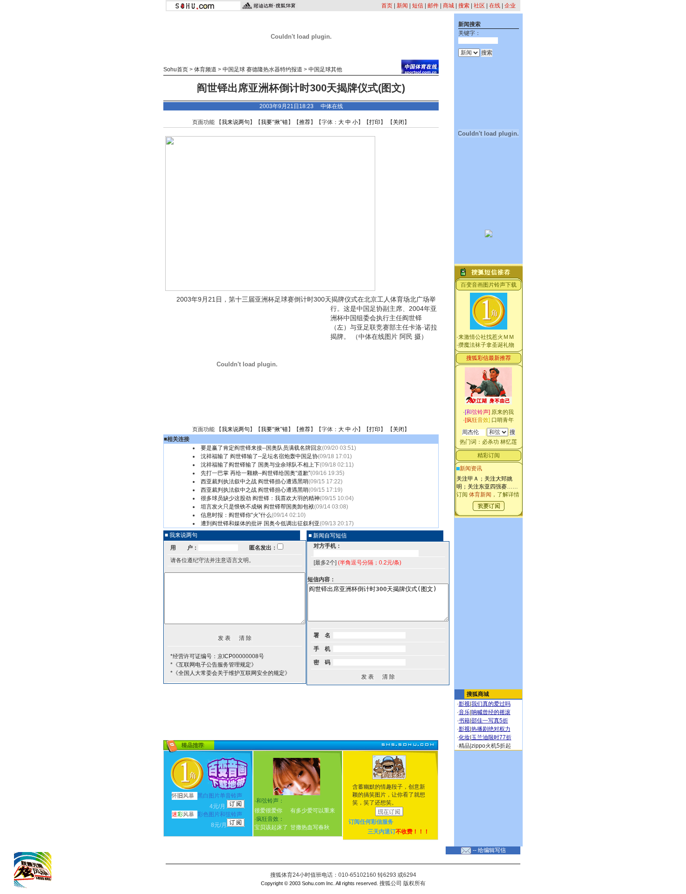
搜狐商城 (478, 694)
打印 (374, 122)
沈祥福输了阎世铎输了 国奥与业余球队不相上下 (260, 464)
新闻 (402, 5)
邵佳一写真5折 (489, 720)
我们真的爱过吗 (491, 704)
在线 (494, 5)
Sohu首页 (175, 69)
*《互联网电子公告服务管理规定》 (213, 664)
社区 (479, 5)
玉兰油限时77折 (491, 737)
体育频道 (205, 69)
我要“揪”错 (274, 122)
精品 (464, 746)
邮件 (433, 5)
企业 (510, 5)
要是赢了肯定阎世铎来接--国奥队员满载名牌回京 (261, 448)
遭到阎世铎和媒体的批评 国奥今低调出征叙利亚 (260, 523)
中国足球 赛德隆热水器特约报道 (262, 69)
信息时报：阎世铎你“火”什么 (236, 515)
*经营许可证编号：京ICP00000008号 (217, 656)
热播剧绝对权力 (491, 729)
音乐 (464, 712)
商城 (448, 5)
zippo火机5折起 (491, 746)
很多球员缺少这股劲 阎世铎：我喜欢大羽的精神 (260, 498)
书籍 (464, 720)
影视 (464, 704)
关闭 (398, 122)
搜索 (463, 5)
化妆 (464, 737)
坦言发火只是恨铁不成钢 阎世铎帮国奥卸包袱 (257, 506)
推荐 (304, 122)
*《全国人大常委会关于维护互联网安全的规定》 (230, 673)
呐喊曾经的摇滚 (491, 712)
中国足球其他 (325, 69)
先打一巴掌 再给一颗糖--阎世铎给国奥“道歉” (255, 473)
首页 (386, 5)
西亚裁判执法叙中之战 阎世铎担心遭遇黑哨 (254, 481)
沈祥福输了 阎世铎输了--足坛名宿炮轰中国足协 (259, 456)
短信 (417, 5)
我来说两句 (236, 122)
